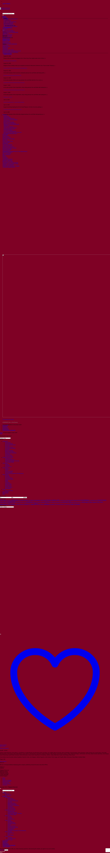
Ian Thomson (53, 502)
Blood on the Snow (4, 748)
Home (1, 432)
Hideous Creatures (37, 502)
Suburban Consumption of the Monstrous (14, 473)
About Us (5, 426)
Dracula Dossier (62, 500)
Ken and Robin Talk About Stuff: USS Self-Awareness (13, 109)
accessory (8, 500)
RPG (36, 504)
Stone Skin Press (9, 490)
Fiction (4, 489)
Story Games (5, 467)
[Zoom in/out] (0, 851)
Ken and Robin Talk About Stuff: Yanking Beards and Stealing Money (15, 68)
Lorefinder (7, 449)
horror (47, 502)
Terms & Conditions (7, 780)
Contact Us (5, 427)
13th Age (7, 464)
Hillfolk (6, 470)
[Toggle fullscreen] (1, 851)
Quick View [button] (2, 746)
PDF (9, 504)
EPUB (82, 500)
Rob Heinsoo (20, 504)
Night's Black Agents (91, 502)
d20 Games (5, 463)
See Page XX (6, 429)
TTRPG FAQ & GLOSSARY (9, 430)
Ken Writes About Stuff (10, 448)
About (4, 778)
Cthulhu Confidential (9, 459)
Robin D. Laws (29, 504)
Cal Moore (31, 500)
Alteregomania (8, 458)
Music (4, 494)
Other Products (8, 831)
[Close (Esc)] (4, 851)
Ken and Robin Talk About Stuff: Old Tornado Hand (12, 75)
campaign (37, 500)
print (13, 504)
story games (52, 504)
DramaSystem (69, 500)
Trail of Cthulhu (8, 455)
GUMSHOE (5, 441)
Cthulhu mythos (51, 500)
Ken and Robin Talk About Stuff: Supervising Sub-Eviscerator (14, 82)
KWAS (6, 481)
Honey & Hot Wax (9, 471)
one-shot (100, 502)
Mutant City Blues (9, 450)
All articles (7, 794)
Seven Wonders (8, 472)
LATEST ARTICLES (8, 54)
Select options (3, 761)
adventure (14, 500)
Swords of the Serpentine (10, 452)
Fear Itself (7, 446)
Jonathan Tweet (59, 502)
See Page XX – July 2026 (8, 97)
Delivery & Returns (7, 781)
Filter (25, 497)
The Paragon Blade (9, 462)
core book (43, 500)
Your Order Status (7, 783)
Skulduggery (8, 488)
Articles (4, 16)
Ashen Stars (8, 442)
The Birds (10, 837)
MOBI (83, 502)
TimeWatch (7, 454)
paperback (4, 504)
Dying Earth (77, 500)
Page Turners (8, 483)
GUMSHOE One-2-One (8, 457)
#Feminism (7, 468)
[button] (1, 433)
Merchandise (5, 492)
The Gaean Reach (9, 447)
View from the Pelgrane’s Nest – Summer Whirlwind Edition (14, 102)
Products (5, 114)
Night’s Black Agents (9, 451)
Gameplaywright (8, 839)
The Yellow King (9, 456)
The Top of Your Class (7, 53)
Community (5, 425)
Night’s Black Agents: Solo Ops (12, 460)
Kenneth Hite (67, 502)
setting (46, 504)
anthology (21, 500)
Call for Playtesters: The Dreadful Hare (10, 60)
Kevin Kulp (73, 502)
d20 (58, 500)
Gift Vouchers (6, 491)
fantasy (86, 500)
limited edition (79, 502)
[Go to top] (0, 788)
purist (16, 504)
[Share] (3, 851)
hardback (29, 502)
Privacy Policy (6, 782)
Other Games (6, 474)
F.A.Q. (4, 779)
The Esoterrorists (9, 443)
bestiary (26, 500)
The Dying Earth (8, 478)
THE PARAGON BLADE (8, 419)
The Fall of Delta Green (10, 444)
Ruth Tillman (41, 504)
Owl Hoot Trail (8, 466)
